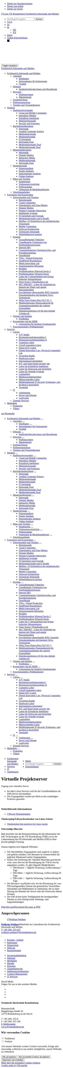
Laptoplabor (24, 374)
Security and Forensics (29, 123)
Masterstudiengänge (22, 495)
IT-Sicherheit (25, 139)
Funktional (10, 1038)
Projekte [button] (17, 237)
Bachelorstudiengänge (23, 471)
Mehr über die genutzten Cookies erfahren (20, 1063)
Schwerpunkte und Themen (26, 542)
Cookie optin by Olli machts (14, 1065)
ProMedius (24, 319)
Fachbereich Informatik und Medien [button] (23, 73)
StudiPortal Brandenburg (30, 260)
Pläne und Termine (21, 524)
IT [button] (14, 390)
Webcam (11, 948)
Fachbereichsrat (20, 100)
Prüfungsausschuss (21, 102)
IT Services (12, 976)
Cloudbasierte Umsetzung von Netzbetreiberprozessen (33, 243)
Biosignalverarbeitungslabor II (33, 340)
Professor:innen (26, 94)
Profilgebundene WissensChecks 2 (35, 271)
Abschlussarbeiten (21, 192)
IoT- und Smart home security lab (34, 363)
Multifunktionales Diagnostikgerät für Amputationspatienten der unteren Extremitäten (36, 305)
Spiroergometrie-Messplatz (31, 266)
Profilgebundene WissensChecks (34, 274)
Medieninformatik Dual (29, 147)
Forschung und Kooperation (20, 540)
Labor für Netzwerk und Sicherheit (35, 369)
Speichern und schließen (12, 1060)
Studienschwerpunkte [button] (23, 110)
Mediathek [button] (12, 403)
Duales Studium (26, 171)
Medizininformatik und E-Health (34, 218)
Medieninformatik (27, 136)
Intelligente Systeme (28, 213)
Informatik (23, 129)
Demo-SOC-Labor (27, 348)
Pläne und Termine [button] (21, 179)
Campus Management (17, 974)
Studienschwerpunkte (23, 455)
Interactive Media (27, 158)
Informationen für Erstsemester (33, 81)
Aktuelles (17, 421)
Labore (16, 677)
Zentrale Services (21, 400)
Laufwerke (24, 398)
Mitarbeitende (25, 97)
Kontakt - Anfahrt (15, 940)
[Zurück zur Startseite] (30, 14)
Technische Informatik (29, 231)
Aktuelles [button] (17, 76)
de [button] (8, 27)
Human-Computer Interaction (32, 210)
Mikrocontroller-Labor (29, 379)
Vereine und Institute (22, 661)
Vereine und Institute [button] (22, 316)
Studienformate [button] (20, 165)
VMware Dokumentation (18, 814)
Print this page (7, 907)
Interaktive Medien (27, 115)
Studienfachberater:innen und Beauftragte (38, 89)
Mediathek (12, 748)
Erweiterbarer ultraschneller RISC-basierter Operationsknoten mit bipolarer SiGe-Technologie (39, 295)
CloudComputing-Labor (30, 345)
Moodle (10, 963)
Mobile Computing (27, 226)
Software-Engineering (29, 229)
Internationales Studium (30, 173)
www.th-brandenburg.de (12, 1026)
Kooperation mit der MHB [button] (25, 321)
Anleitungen (24, 392)
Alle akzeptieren (9, 1057)
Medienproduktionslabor (30, 377)
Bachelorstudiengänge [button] (23, 126)
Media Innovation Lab (29, 263)
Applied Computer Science (31, 131)
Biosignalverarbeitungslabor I (32, 337)
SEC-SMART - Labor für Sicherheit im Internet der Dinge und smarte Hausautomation (37, 287)
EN (14, 32)
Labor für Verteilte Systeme (31, 371)
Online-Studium (26, 176)
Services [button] (11, 329)
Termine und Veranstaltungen (26, 105)
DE (14, 30)
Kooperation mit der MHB (25, 666)
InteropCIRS (25, 247)
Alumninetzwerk (15, 968)
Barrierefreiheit (14, 950)
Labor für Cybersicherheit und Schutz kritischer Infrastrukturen (36, 277)
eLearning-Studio (27, 355)
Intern (9, 35)
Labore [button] (16, 332)
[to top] (1, 935)
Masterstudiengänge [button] (22, 150)
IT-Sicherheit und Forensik (31, 216)
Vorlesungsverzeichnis (29, 184)
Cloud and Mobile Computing (33, 113)
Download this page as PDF (27, 907)
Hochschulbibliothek (16, 955)
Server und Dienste (27, 395)
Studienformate (20, 511)
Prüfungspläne (25, 187)
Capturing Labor (26, 342)
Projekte (17, 582)
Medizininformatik (27, 121)
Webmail (11, 958)
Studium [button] (11, 107)
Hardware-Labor (26, 358)
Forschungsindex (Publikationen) (28, 326)
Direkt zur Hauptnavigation (19, 3)
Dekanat (17, 431)
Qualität (22, 84)
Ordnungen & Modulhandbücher (34, 189)
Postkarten (18, 406)
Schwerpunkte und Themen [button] (26, 197)
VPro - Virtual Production (31, 258)
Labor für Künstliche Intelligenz (33, 366)
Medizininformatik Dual (30, 144)
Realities (23, 268)
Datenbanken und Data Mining (33, 205)
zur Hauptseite (8, 413)
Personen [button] (17, 92)
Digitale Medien (26, 155)
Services (11, 674)
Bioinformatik (25, 200)
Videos (16, 408)
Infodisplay (24, 78)
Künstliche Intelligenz (29, 118)
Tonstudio (23, 387)
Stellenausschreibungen (18, 971)
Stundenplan (24, 181)
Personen (17, 437)
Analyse (8, 1041)
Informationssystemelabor (30, 361)
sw (8, 24)
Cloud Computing (27, 202)
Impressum (12, 942)
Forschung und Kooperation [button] (20, 195)
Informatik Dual (26, 142)
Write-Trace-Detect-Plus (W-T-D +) (35, 300)
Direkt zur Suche (15, 9)
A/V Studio (24, 334)
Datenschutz (12, 945)
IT (14, 735)
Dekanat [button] (17, 86)
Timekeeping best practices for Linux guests (27, 824)
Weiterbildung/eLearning (30, 234)
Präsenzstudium (26, 168)
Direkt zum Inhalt (15, 6)
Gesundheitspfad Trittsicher (31, 239)
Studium (11, 453)
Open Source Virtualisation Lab (33, 282)
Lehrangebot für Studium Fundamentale (37, 324)
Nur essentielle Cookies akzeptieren (34, 1057)
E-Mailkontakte (8, 1024)
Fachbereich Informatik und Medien (17, 68)
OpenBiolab (24, 255)
